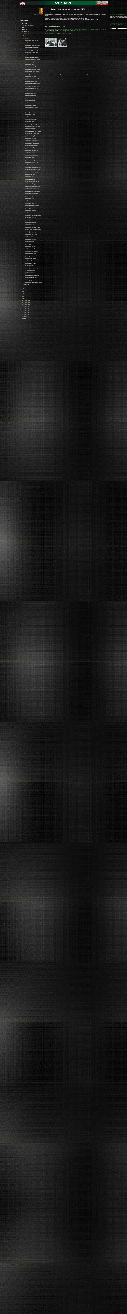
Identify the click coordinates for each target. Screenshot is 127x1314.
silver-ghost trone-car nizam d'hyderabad (30, 69)
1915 (22, 291)
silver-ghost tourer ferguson (27, 116)
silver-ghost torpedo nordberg (27, 179)
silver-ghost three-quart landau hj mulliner (30, 191)
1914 (22, 290)
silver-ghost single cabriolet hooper (28, 210)
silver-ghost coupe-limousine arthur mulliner (30, 215)
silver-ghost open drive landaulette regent (30, 78)
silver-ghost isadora (26, 237)
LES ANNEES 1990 (25, 314)
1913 (22, 288)
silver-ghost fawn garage (27, 260)
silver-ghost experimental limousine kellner (30, 169)
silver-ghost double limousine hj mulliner (29, 91)
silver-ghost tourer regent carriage (28, 234)
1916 (22, 293)
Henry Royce (23, 27)
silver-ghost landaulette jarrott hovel (29, 251)
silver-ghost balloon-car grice (27, 244)
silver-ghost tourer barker (27, 74)
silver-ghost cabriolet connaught (28, 117)
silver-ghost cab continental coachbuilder (30, 219)
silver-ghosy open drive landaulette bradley (30, 103)
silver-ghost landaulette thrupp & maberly (30, 227)
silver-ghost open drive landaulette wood (29, 62)
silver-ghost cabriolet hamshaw (28, 263)
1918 (22, 296)
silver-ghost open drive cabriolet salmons (30, 172)
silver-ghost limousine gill (27, 241)
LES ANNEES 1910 (25, 33)
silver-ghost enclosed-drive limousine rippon (30, 108)
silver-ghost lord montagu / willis (28, 277)
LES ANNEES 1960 (25, 308)
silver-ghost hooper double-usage (28, 48)
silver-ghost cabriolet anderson (28, 258)
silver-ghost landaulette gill (27, 158)
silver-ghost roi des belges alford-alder (29, 42)
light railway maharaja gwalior (28, 270)
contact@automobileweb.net (78, 25)
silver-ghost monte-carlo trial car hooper (29, 165)
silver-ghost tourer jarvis (27, 198)
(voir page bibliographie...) (55, 30)
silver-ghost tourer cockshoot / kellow (29, 189)
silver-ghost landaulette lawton (28, 138)
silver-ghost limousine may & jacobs (29, 162)
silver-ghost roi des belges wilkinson (29, 43)
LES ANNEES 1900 (25, 31)
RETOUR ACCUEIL (23, 5)
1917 (22, 294)
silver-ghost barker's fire (27, 208)
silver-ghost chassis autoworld (28, 239)
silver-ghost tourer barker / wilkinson (29, 40)
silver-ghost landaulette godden (28, 279)
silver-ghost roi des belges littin (28, 153)
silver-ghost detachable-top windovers (29, 124)
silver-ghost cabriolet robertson (28, 105)
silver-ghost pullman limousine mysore (29, 275)
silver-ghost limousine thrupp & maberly (29, 135)
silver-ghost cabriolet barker (27, 102)
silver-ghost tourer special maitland (28, 268)
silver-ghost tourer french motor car (29, 150)
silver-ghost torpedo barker (27, 96)
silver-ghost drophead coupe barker (29, 145)
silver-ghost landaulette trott (27, 256)
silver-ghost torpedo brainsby (27, 84)
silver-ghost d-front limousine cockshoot (29, 181)
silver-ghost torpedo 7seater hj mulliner (29, 50)
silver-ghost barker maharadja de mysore (30, 90)
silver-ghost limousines (26, 212)
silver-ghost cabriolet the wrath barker (29, 143)
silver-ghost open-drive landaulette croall (29, 188)
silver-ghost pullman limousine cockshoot (30, 213)
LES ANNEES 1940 (25, 304)
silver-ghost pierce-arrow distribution (29, 193)
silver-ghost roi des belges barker (28, 73)
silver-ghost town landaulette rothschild (29, 205)
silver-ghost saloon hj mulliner (28, 183)
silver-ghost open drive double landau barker (30, 148)
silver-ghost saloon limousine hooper (29, 52)
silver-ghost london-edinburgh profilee (29, 67)
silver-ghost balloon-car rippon (28, 55)
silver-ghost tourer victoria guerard (28, 203)
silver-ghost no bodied (26, 236)
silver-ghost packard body (27, 196)
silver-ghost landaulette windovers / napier (30, 177)
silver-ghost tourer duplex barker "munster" (30, 45)
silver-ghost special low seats (28, 253)
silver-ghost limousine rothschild (28, 128)
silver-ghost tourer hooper (27, 176)
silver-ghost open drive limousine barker (29, 136)
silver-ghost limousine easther (28, 95)
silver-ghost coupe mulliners (27, 224)
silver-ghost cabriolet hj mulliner (28, 171)
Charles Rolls (23, 29)
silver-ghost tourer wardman (27, 114)
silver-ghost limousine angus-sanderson (29, 88)
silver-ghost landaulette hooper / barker (29, 243)
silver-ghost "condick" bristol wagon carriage (30, 229)
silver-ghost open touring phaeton (28, 147)
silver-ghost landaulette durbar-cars (29, 201)
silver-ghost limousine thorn (27, 123)
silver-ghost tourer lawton (27, 79)
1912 (22, 286)
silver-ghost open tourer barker (28, 93)
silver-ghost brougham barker (27, 100)
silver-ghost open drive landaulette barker (30, 83)
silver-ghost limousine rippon (27, 129)
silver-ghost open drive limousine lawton (29, 47)
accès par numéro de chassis (27, 25)
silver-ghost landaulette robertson (28, 232)
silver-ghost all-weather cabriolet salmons (30, 184)
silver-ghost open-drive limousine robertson (30, 186)
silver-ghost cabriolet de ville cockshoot (29, 133)
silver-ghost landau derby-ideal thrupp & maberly (31, 282)
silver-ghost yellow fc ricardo (27, 152)
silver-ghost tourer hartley (27, 54)
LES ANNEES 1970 (25, 310)
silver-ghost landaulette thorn (27, 112)
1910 (22, 35)
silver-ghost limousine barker (27, 272)
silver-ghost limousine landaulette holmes (30, 59)
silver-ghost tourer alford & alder (28, 217)
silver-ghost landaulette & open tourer (29, 200)
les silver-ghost (24, 38)
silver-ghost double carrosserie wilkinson (29, 273)
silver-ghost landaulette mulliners (28, 261)
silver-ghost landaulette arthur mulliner (29, 86)
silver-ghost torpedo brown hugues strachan (30, 131)
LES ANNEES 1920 (25, 300)
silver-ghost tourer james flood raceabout (30, 160)
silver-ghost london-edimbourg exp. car (29, 66)
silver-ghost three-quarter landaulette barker (30, 225)
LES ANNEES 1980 (25, 312)
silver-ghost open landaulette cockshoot (29, 141)
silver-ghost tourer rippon (27, 121)
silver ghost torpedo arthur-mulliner (28, 280)
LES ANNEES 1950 (25, 306)
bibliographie (23, 23)
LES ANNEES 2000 (25, 316)
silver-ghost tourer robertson (27, 60)
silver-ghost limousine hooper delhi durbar (30, 126)
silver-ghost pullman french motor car (29, 222)
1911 (22, 37)
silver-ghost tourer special (27, 206)
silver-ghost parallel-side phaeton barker (29, 231)
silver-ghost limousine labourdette (28, 119)
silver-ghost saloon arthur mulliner (28, 164)
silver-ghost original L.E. (27, 267)
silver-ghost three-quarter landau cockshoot (30, 167)
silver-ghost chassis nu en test (28, 265)
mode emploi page (24, 318)
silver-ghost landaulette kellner (28, 76)
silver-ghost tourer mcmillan (27, 246)
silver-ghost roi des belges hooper (28, 81)
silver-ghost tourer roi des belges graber (29, 140)
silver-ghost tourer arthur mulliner (28, 195)
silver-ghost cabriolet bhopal (27, 174)
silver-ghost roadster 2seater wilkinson (29, 71)
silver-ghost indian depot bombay (28, 254)
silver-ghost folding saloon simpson (29, 107)
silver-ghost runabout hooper (27, 98)
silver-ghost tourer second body (28, 249)
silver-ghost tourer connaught (27, 64)
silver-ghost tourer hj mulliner (27, 220)
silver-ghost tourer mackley (27, 248)
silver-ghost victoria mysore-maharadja (29, 57)
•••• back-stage (24, 284)
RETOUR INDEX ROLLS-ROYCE (36, 5)
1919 (22, 298)
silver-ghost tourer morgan (27, 157)
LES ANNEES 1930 (25, 302)
